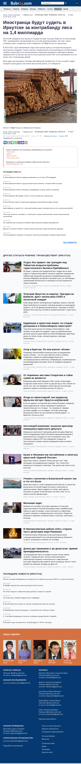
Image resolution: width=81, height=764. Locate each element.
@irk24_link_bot (52, 684)
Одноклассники (13, 158)
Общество (50, 391)
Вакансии (45, 739)
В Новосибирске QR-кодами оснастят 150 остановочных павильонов (28, 196)
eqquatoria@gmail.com (18, 733)
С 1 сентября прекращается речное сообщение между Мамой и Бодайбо (29, 616)
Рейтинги (41, 9)
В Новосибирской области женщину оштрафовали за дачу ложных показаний (31, 190)
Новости (58, 9)
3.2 (16, 760)
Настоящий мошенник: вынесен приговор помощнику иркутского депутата (48, 427)
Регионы (7, 9)
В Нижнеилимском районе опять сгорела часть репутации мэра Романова (47, 530)
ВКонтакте (12, 156)
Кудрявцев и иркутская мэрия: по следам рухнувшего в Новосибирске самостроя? (47, 324)
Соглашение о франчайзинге (52, 732)
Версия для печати (50, 136)
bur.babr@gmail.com (53, 677)
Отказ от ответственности (51, 726)
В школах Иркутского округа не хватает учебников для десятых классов (29, 604)
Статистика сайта (48, 743)
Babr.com (21, 3)
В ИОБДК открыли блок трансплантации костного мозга (23, 585)
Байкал (69, 286)
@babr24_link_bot (17, 673)
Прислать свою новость (47, 719)
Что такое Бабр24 (48, 736)
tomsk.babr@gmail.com (54, 714)
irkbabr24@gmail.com (14, 164)
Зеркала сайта (47, 752)
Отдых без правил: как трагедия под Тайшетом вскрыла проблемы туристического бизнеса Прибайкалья (46, 265)
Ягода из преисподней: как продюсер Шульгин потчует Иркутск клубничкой (45, 399)
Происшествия (41, 15)
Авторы (33, 9)
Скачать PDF (63, 136)
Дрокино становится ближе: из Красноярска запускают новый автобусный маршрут (33, 229)
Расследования (54, 286)
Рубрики (24, 9)
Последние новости (12, 172)
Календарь (46, 749)
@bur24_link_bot (53, 675)
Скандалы (58, 341)
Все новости (70, 243)
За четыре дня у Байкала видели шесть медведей (21, 598)
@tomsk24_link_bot (54, 712)
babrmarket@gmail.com (19, 741)
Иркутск (61, 15)
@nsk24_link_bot (53, 703)
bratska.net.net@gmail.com (20, 683)
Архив (65, 9)
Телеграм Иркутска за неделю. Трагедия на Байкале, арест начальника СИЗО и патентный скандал (48, 297)
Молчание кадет (32, 503)
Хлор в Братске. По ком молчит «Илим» (46, 349)
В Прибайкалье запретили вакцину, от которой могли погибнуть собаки (29, 610)
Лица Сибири (11, 634)
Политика (50, 341)
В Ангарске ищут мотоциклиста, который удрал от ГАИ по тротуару (27, 622)
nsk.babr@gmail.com (53, 705)
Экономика (51, 367)
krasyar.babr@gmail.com (55, 696)
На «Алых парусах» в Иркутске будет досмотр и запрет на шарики (27, 591)
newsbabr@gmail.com (19, 675)
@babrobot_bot (16, 731)
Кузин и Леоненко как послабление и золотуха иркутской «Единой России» (50, 456)
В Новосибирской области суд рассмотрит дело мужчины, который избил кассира (32, 183)
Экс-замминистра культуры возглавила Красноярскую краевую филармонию (31, 222)
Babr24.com (28, 15)
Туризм (45, 286)
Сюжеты (16, 9)
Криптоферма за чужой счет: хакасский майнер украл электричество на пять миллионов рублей (38, 208)
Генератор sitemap (51, 760)
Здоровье (50, 418)
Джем (9, 154)
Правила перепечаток (50, 729)
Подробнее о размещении (13, 746)
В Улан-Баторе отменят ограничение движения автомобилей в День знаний (30, 202)
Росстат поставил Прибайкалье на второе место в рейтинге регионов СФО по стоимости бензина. (38, 579)
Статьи (50, 9)
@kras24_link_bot (53, 694)
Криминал (53, 15)
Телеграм (11, 152)
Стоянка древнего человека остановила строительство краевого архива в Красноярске (34, 235)
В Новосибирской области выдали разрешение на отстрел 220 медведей (29, 177)
